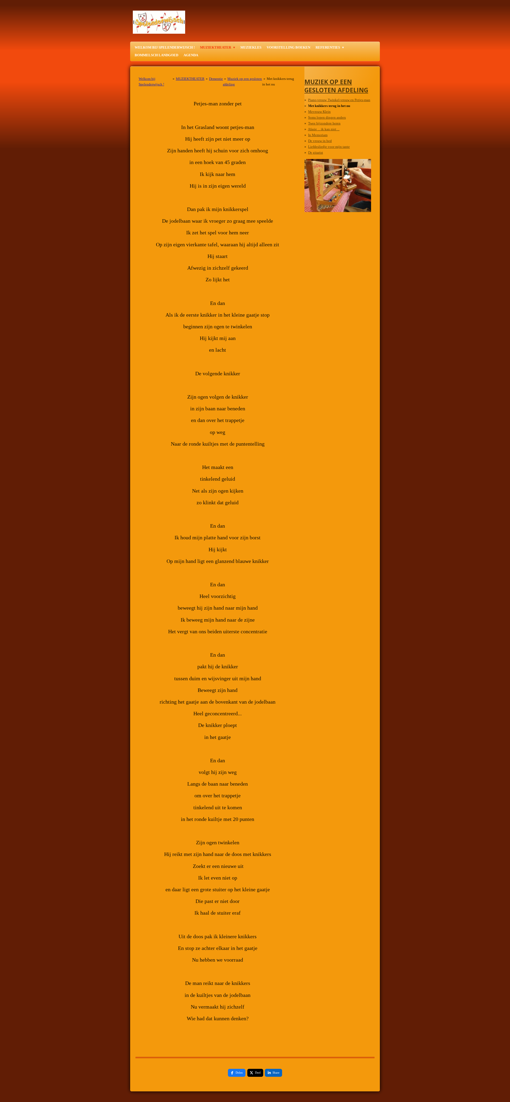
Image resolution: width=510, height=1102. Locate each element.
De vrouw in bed (320, 141)
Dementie (216, 79)
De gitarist (315, 152)
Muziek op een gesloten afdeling (336, 86)
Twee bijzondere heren (324, 123)
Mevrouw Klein (319, 112)
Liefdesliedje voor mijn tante (329, 147)
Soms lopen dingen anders (327, 117)
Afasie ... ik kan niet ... (323, 129)
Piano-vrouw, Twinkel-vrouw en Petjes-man (339, 100)
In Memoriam (318, 135)
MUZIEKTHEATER (190, 79)
